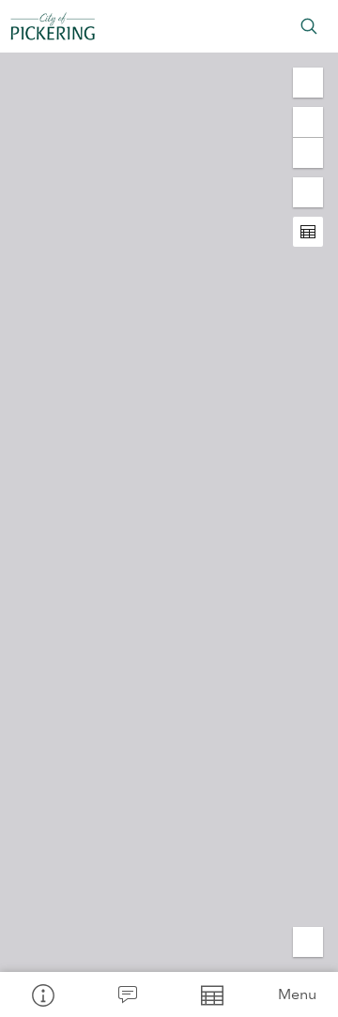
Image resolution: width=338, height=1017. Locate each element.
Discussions (126, 994)
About (42, 994)
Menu (297, 994)
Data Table (211, 994)
